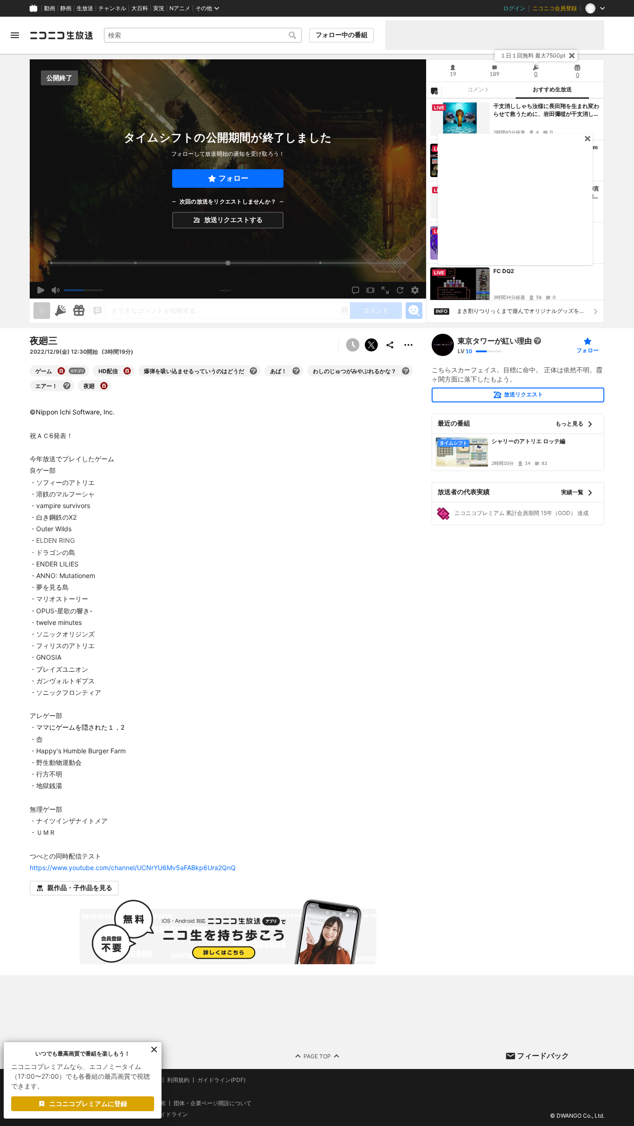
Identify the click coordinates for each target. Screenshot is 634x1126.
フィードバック (543, 1055)
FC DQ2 (503, 270)
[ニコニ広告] (60, 310)
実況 (158, 8)
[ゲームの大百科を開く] (61, 371)
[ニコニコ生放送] (61, 35)
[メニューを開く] (15, 35)
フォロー (233, 178)
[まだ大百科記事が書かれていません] (537, 340)
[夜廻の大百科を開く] (104, 385)
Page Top (317, 1055)
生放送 (85, 8)
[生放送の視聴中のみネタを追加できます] (41, 310)
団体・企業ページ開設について (213, 1103)
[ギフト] (79, 310)
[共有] (389, 344)
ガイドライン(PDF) (221, 1080)
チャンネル (112, 8)
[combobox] (203, 35)
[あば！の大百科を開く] (296, 371)
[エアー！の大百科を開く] (67, 385)
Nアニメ (179, 8)
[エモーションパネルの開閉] (414, 310)
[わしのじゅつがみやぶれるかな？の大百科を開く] (405, 371)
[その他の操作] (408, 344)
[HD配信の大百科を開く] (127, 371)
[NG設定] (434, 90)
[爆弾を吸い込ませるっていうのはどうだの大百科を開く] (253, 371)
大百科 (139, 8)
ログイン (514, 8)
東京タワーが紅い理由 (495, 340)
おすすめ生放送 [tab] (552, 89)
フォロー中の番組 (342, 34)
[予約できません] (352, 344)
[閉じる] (571, 55)
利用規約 (178, 1080)
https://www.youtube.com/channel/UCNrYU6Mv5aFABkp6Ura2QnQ (133, 868)
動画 (49, 8)
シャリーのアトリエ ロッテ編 (528, 441)
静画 (65, 8)
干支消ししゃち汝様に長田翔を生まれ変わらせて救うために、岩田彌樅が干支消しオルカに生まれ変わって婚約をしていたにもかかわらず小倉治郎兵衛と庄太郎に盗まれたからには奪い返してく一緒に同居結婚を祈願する (546, 110)
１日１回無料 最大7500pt (532, 55)
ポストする (371, 344)
